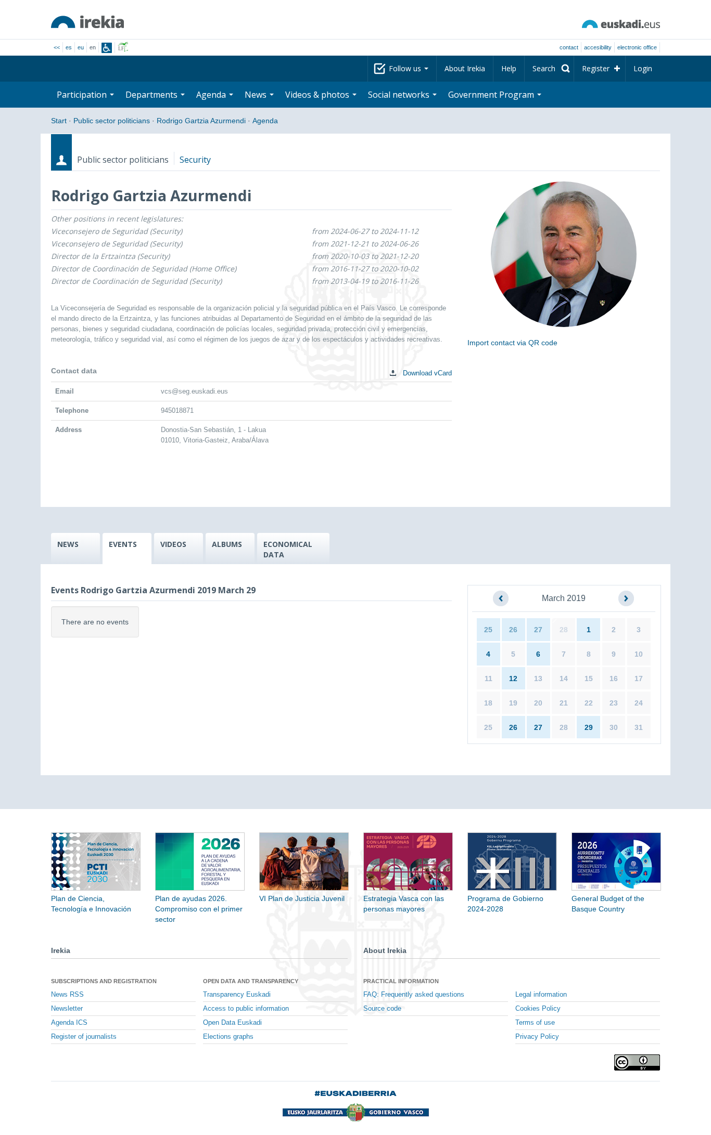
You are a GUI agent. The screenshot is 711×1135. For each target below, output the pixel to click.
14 (564, 678)
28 (564, 629)
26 (513, 629)
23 (614, 703)
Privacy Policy (537, 1036)
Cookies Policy (538, 1008)
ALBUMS (227, 544)
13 (538, 678)
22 (589, 703)
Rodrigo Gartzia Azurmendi (201, 120)
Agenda (265, 120)
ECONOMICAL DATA (287, 549)
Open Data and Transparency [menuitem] (250, 981)
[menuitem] (549, 69)
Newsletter (67, 1008)
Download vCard (426, 373)
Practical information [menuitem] (401, 981)
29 (589, 727)
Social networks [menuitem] (399, 94)
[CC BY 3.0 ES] (637, 1062)
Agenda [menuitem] (212, 94)
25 (488, 629)
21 (564, 703)
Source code (382, 1008)
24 (638, 703)
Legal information (541, 994)
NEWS (68, 544)
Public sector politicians (111, 120)
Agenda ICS (69, 1022)
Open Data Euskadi (232, 1022)
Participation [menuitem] (83, 94)
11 (488, 678)
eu (81, 47)
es (69, 47)
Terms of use (535, 1022)
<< (57, 47)
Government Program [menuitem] (492, 94)
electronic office (637, 47)
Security (195, 159)
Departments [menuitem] (152, 94)
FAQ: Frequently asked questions (413, 994)
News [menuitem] (257, 94)
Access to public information (246, 1008)
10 (638, 654)
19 (513, 703)
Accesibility (598, 47)
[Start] (87, 22)
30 (614, 727)
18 (488, 703)
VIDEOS (173, 544)
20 (538, 703)
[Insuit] (106, 48)
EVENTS (123, 544)
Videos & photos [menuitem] (318, 94)
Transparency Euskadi (237, 994)
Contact (569, 47)
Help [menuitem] (508, 68)
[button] (501, 598)
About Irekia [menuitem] (465, 68)
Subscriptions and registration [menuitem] (104, 981)
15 (589, 678)
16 (614, 678)
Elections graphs (228, 1036)
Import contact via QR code (512, 342)
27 (538, 629)
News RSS (67, 994)
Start (59, 120)
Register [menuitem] (596, 68)
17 (638, 678)
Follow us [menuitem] (406, 68)
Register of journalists (84, 1036)
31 (638, 727)
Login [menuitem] (642, 68)
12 (513, 678)
